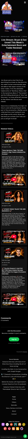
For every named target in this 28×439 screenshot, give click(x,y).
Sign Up (14, 339)
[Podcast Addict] (13, 429)
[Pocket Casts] (5, 429)
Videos (14, 402)
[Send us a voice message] (25, 436)
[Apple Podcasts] (3, 425)
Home (14, 399)
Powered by (22, 351)
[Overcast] (19, 425)
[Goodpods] (23, 425)
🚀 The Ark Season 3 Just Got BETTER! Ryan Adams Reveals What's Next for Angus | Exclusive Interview (14, 271)
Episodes (14, 405)
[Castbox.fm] (11, 425)
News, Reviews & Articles (14, 408)
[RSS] (17, 429)
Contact (14, 414)
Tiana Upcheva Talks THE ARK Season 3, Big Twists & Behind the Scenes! (13, 152)
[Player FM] (9, 429)
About (14, 411)
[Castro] (15, 425)
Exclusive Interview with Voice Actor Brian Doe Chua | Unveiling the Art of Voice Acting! (14, 364)
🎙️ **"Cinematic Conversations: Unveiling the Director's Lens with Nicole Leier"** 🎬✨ (14, 377)
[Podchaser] (21, 429)
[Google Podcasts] (7, 425)
